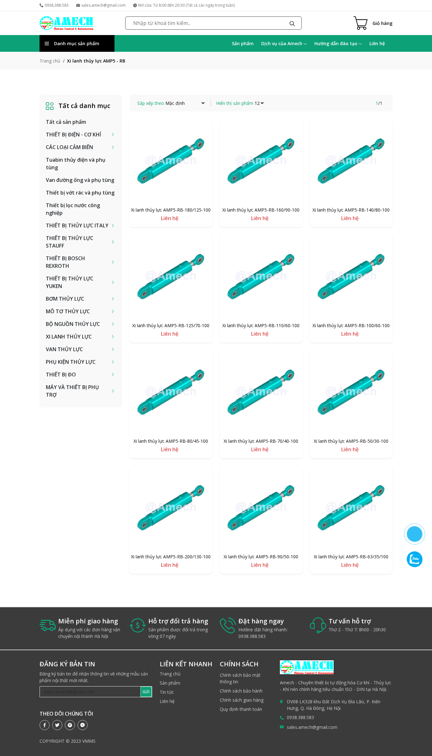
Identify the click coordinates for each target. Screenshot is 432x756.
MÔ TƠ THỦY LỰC (68, 311)
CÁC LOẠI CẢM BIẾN (69, 147)
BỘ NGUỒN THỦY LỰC (73, 324)
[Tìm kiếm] (292, 23)
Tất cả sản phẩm (66, 121)
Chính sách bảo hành (241, 691)
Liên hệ (377, 43)
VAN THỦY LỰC (64, 349)
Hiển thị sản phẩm (234, 103)
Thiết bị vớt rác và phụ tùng (80, 192)
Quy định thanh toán (241, 709)
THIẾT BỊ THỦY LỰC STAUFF (69, 242)
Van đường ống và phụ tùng (80, 180)
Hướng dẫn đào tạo (336, 43)
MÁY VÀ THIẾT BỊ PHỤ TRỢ (72, 391)
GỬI (146, 691)
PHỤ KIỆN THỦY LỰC (71, 361)
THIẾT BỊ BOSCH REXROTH (65, 262)
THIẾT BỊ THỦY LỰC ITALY (77, 225)
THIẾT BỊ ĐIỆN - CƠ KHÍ (73, 134)
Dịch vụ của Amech (282, 43)
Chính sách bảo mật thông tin (240, 678)
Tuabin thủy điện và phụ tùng (75, 163)
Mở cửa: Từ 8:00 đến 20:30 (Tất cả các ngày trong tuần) (186, 5)
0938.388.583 (57, 5)
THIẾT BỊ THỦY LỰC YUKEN (69, 282)
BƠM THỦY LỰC (65, 298)
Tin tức (167, 692)
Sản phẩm (243, 43)
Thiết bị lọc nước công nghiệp (73, 209)
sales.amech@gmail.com (103, 5)
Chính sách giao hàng (241, 700)
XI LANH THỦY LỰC (69, 336)
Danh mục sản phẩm (76, 43)
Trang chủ (50, 61)
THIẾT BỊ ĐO (61, 374)
